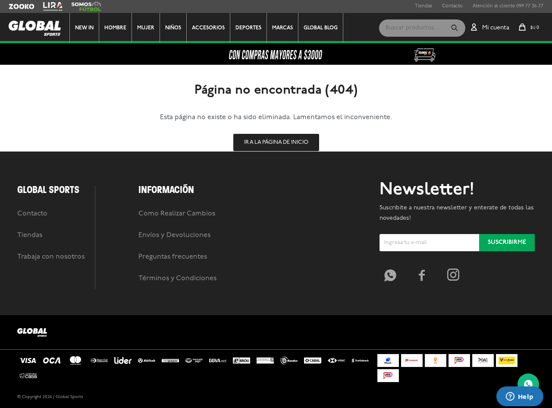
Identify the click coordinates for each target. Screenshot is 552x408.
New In (84, 28)
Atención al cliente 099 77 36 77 (508, 6)
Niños (173, 28)
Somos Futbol (86, 6)
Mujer (145, 28)
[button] (454, 28)
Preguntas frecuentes (172, 256)
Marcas (282, 28)
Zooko (16, 6)
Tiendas (423, 6)
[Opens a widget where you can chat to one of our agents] (519, 397)
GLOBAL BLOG (321, 28)
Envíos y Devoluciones (174, 235)
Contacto (452, 6)
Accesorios (208, 28)
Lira (47, 6)
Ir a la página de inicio (276, 142)
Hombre (115, 28)
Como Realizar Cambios (176, 213)
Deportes (248, 28)
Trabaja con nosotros (51, 256)
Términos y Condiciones (177, 278)
